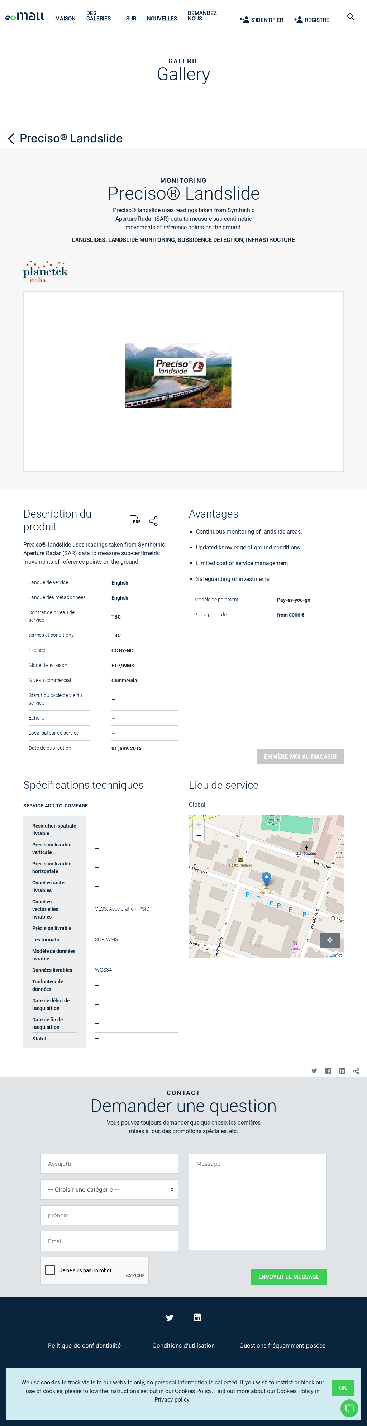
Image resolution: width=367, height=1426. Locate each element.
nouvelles (162, 18)
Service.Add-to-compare (55, 805)
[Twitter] (314, 1071)
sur (131, 18)
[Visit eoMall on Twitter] (171, 1318)
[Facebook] (328, 1071)
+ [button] (198, 824)
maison (65, 18)
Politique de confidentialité (84, 1345)
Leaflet (336, 955)
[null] (12, 138)
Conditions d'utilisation (183, 1345)
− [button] (198, 835)
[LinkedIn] (342, 1071)
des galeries (98, 16)
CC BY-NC (122, 650)
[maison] (26, 17)
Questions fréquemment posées (282, 1345)
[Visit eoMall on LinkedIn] (197, 1318)
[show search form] (351, 16)
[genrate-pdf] (135, 521)
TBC (116, 635)
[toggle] (356, 1071)
